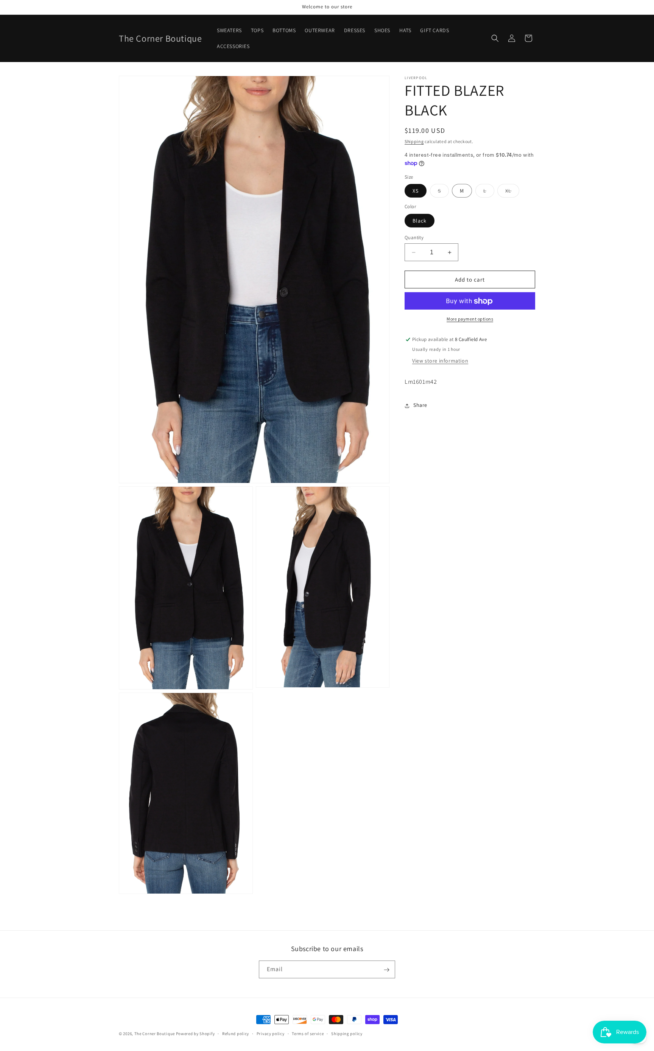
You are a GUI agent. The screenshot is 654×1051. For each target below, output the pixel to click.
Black (420, 220)
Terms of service (308, 1033)
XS (416, 191)
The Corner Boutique (154, 1033)
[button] (495, 38)
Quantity (414, 237)
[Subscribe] (386, 970)
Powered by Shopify (195, 1033)
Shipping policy (347, 1033)
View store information (440, 361)
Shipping (414, 141)
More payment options (470, 319)
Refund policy (235, 1033)
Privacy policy (271, 1033)
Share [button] (420, 405)
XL (512, 192)
